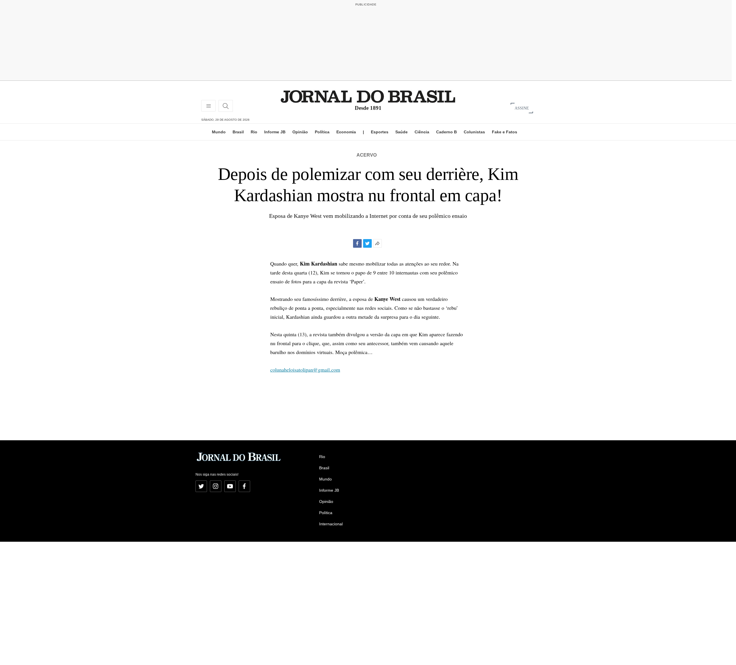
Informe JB (274, 132)
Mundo (219, 132)
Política (322, 132)
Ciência (422, 132)
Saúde (401, 132)
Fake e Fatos (504, 132)
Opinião (300, 132)
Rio (254, 132)
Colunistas (474, 132)
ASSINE (522, 108)
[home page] (368, 96)
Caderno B (446, 132)
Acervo (366, 155)
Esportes (379, 132)
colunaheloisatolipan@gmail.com (305, 369)
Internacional (331, 524)
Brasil (238, 132)
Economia (346, 132)
